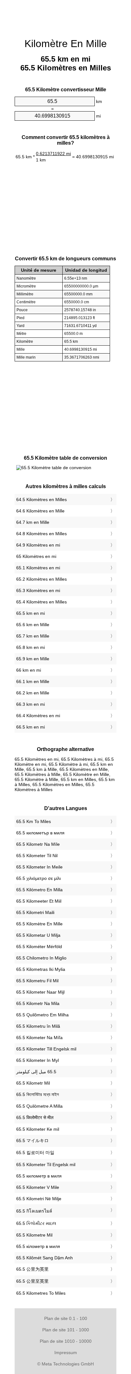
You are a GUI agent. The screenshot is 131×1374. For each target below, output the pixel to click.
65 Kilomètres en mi (36, 556)
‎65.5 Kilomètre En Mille (39, 923)
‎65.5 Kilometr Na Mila (37, 1003)
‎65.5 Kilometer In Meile (39, 866)
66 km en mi (28, 670)
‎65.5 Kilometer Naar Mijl (40, 992)
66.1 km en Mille (32, 681)
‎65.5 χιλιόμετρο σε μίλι (38, 878)
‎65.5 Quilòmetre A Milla (39, 1106)
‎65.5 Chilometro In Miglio (41, 957)
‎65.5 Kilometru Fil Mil (37, 980)
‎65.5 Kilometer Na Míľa (39, 1037)
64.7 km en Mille (32, 522)
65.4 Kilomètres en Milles (41, 601)
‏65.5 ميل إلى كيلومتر (36, 1071)
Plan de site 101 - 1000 (65, 1329)
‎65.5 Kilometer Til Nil (37, 855)
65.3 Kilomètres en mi (38, 590)
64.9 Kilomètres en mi (38, 545)
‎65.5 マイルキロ (32, 1140)
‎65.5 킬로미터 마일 (35, 1152)
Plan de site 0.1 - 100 (65, 1318)
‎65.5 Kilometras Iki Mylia (40, 969)
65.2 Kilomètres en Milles (41, 579)
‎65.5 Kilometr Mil (33, 1083)
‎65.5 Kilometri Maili (35, 912)
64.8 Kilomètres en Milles (41, 533)
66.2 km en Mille (32, 692)
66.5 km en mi (30, 726)
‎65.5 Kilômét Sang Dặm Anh (44, 1257)
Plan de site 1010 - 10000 (66, 1341)
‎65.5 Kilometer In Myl (37, 1060)
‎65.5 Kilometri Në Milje (38, 1198)
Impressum (65, 1352)
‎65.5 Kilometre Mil (34, 1235)
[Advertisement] (65, 16)
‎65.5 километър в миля (40, 832)
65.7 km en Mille (32, 636)
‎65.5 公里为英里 (32, 1269)
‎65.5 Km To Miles (33, 821)
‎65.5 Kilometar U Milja (38, 935)
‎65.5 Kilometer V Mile (37, 1187)
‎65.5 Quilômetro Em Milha (42, 1014)
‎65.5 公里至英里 (32, 1281)
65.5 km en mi (30, 613)
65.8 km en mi (30, 647)
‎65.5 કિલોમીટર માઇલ (36, 1223)
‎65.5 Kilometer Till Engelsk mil (46, 1048)
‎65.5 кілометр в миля (38, 1246)
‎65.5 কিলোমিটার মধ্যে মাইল (37, 1094)
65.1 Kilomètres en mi (38, 567)
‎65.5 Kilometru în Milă (38, 1026)
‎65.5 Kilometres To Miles (41, 1293)
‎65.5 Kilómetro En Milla (39, 889)
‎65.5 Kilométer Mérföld (39, 946)
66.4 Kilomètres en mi (38, 715)
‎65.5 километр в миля (39, 1175)
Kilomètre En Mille (65, 43)
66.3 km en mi (30, 704)
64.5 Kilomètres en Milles (41, 499)
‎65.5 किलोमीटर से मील (34, 1117)
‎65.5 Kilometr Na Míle (38, 844)
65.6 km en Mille (32, 624)
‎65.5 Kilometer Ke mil (37, 1129)
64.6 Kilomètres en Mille (40, 510)
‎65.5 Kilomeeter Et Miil (38, 901)
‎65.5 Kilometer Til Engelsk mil (45, 1164)
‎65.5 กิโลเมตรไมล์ (34, 1211)
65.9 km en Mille (32, 658)
